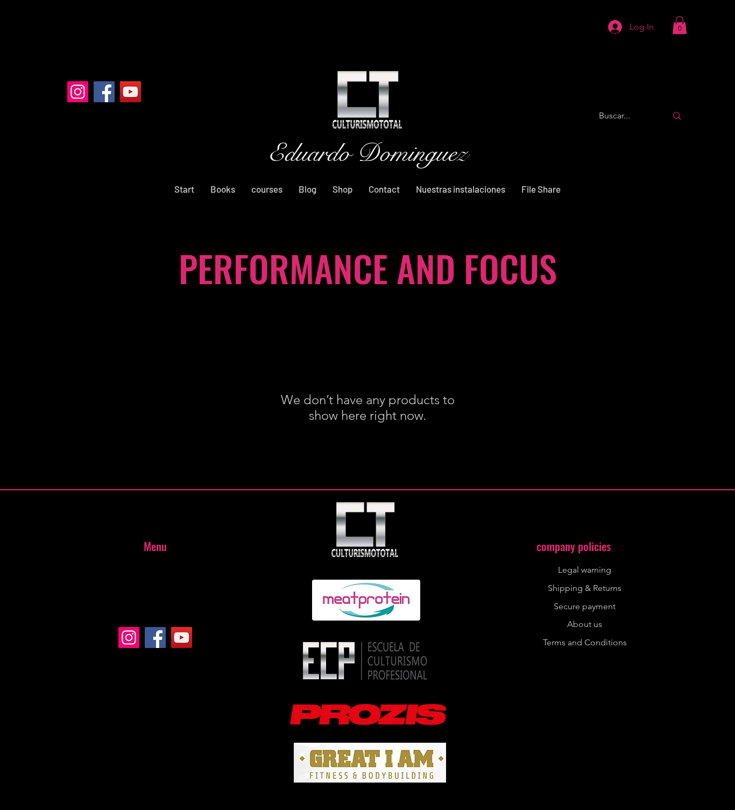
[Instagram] (77, 91)
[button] (679, 25)
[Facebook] (104, 91)
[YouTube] (130, 91)
